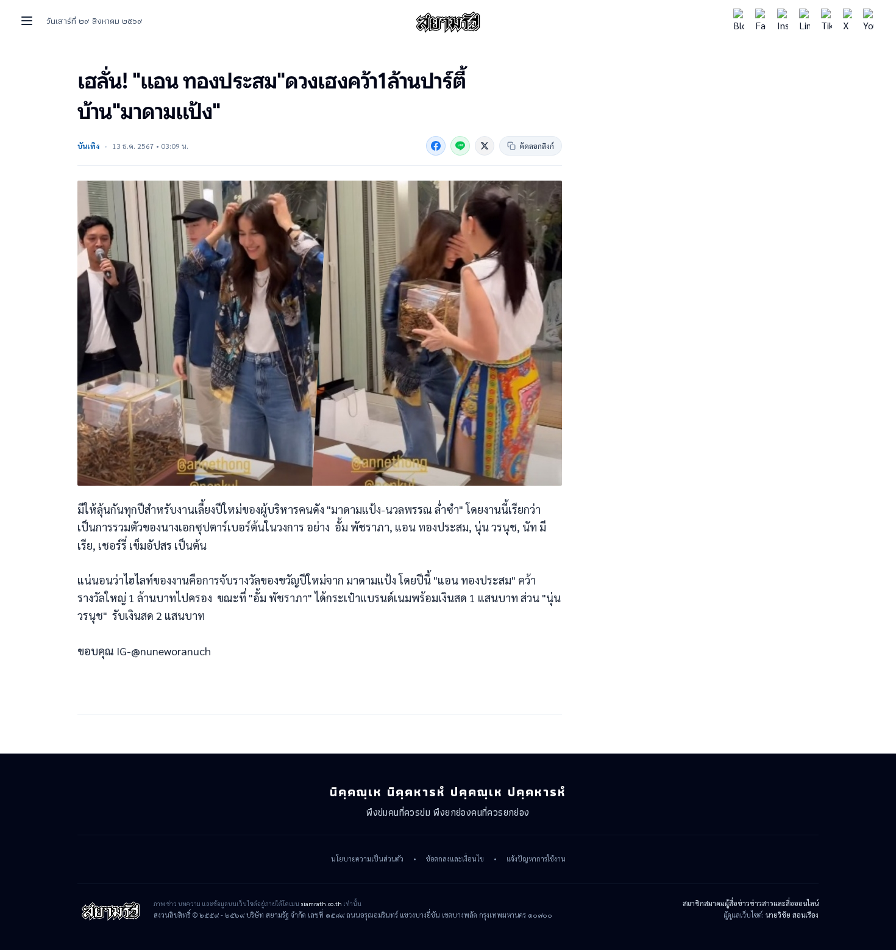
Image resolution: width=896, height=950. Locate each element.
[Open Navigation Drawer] (27, 21)
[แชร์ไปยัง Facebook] (436, 146)
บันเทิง (88, 146)
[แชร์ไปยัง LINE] (460, 146)
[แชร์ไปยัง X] (484, 146)
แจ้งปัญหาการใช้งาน (536, 859)
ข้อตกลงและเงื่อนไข (455, 859)
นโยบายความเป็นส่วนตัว (367, 859)
